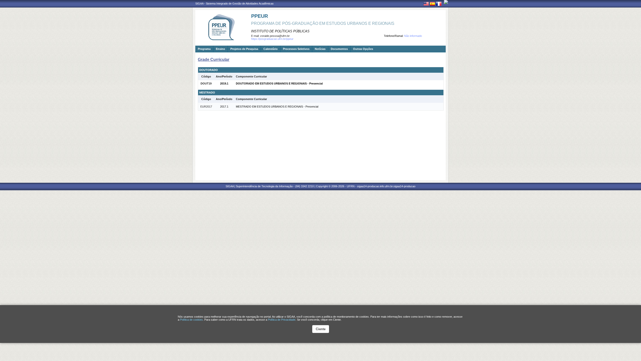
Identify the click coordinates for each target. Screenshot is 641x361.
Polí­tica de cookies (191, 319)
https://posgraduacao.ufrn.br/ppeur (272, 38)
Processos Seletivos (296, 48)
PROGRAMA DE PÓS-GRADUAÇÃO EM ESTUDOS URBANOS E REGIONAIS (322, 23)
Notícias (320, 48)
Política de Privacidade (281, 319)
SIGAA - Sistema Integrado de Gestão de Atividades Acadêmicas (234, 3)
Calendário (270, 48)
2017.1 (224, 106)
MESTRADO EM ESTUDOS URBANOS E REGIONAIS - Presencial (277, 106)
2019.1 (224, 83)
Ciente (321, 329)
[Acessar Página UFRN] (446, 2)
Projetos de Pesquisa (244, 48)
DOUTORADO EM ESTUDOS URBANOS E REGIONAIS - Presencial (279, 83)
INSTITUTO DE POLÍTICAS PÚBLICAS (280, 31)
